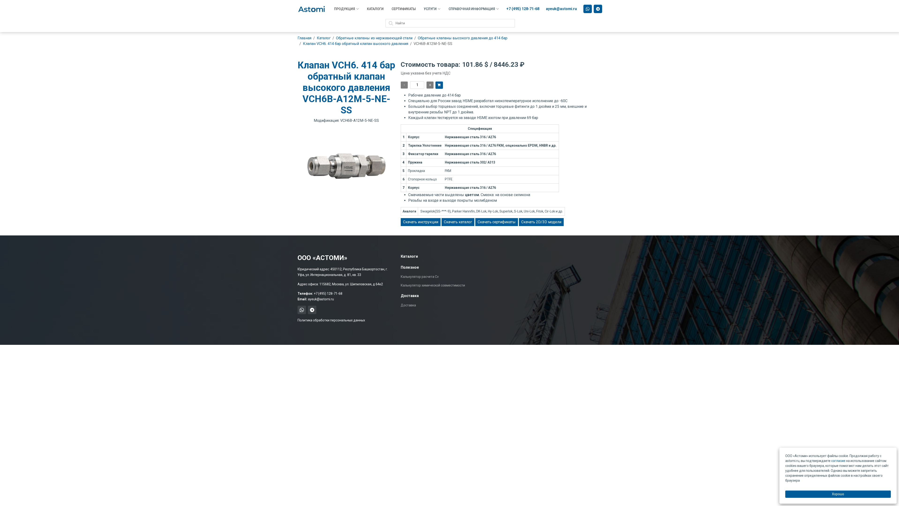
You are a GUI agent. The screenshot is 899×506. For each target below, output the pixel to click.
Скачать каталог (458, 222)
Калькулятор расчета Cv (420, 276)
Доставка (408, 305)
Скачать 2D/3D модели (541, 222)
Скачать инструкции (420, 222)
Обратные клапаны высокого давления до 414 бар (462, 38)
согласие (838, 461)
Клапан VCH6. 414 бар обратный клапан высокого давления (355, 43)
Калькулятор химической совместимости (433, 285)
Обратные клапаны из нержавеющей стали (374, 38)
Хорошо (838, 494)
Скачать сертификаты (497, 222)
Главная (304, 38)
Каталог (324, 38)
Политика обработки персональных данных (331, 320)
